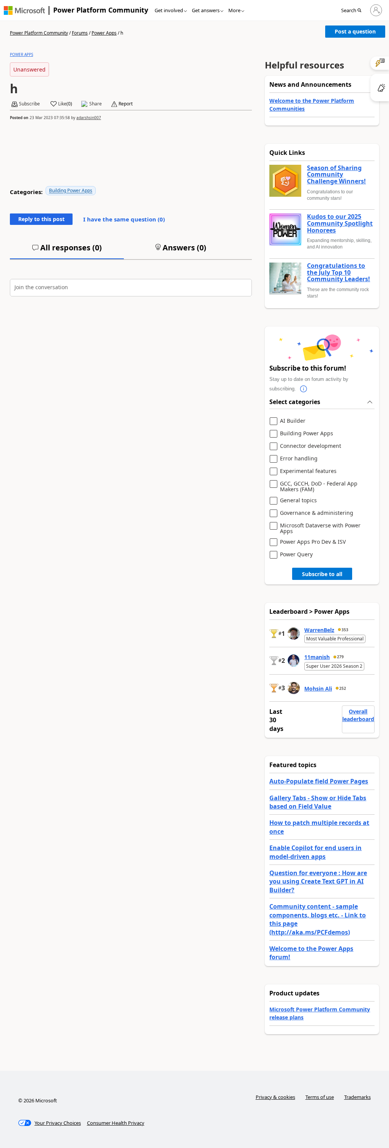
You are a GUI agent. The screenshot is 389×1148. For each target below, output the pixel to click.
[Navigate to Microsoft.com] (24, 10)
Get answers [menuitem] (206, 10)
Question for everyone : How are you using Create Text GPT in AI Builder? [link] (318, 881)
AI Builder (292, 421)
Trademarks (357, 1097)
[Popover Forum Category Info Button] (303, 388)
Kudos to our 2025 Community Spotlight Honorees (340, 223)
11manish (317, 657)
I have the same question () (124, 219)
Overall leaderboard (358, 715)
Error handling (299, 458)
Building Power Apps (70, 190)
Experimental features (308, 471)
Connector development (310, 446)
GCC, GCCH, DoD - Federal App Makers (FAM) (318, 486)
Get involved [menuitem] (169, 10)
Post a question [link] (355, 31)
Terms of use (319, 1097)
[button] (353, 10)
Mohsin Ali (318, 688)
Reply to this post (41, 219)
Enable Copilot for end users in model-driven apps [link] (315, 852)
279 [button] (340, 656)
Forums (80, 33)
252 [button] (342, 688)
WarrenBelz (319, 630)
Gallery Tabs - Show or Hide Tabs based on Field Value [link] (317, 802)
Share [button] (95, 104)
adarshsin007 (88, 117)
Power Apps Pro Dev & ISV (313, 542)
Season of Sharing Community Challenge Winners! (336, 175)
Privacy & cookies (275, 1097)
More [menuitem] (234, 10)
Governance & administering (316, 513)
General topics (298, 500)
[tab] (67, 250)
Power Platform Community (100, 9)
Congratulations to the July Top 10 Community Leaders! (338, 273)
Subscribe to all (322, 574)
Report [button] (126, 104)
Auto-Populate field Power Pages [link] (318, 781)
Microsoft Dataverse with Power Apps (320, 528)
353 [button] (345, 629)
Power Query (296, 554)
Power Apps (104, 33)
